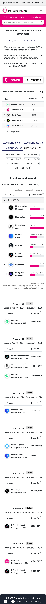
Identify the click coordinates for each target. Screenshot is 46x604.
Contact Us (22, 601)
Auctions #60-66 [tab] (12, 148)
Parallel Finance (18, 126)
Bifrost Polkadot (19, 255)
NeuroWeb (20, 217)
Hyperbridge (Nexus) (21, 207)
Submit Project (37, 601)
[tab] (23, 48)
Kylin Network (17, 110)
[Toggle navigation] (41, 9)
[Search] (41, 22)
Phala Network (18, 120)
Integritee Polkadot (19, 273)
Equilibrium (20, 264)
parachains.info (32, 598)
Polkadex (19, 245)
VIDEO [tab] (34, 40)
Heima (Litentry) (18, 104)
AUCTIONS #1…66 (32, 148)
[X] (5, 601)
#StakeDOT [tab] (15, 40)
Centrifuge (16, 115)
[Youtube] (13, 601)
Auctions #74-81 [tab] (12, 143)
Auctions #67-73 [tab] (33, 143)
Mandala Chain (19, 236)
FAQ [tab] (26, 40)
